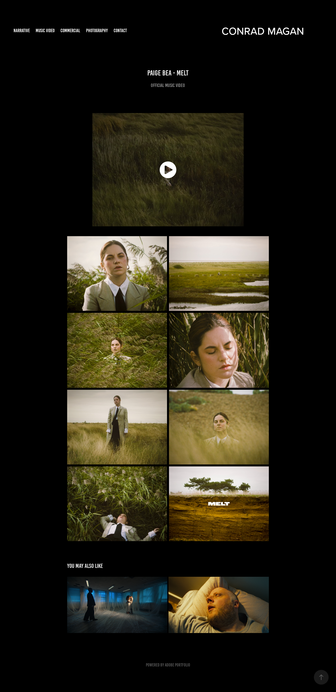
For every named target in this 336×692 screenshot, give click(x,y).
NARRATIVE (22, 30)
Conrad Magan (263, 31)
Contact (120, 30)
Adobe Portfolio (177, 665)
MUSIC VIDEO (45, 30)
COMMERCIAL (70, 30)
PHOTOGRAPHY (97, 30)
